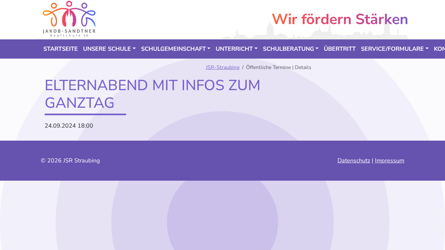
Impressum (389, 160)
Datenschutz (353, 160)
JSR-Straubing (222, 67)
